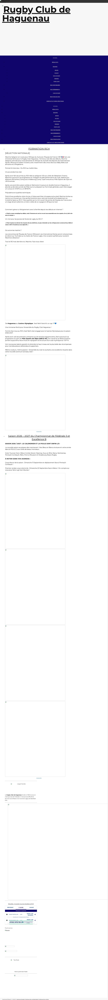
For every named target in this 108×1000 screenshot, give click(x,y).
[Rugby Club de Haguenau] (55, 18)
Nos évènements (55, 89)
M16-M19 (56, 73)
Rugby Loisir (57, 81)
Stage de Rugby (56, 93)
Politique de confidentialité (31, 999)
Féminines (56, 78)
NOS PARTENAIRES (55, 85)
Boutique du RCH (55, 96)
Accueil (55, 57)
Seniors (56, 70)
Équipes (55, 66)
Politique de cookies (44, 999)
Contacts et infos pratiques (55, 101)
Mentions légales (20, 999)
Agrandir (39, 431)
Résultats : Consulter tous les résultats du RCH (21, 904)
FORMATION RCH (39, 148)
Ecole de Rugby (56, 75)
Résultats (55, 62)
